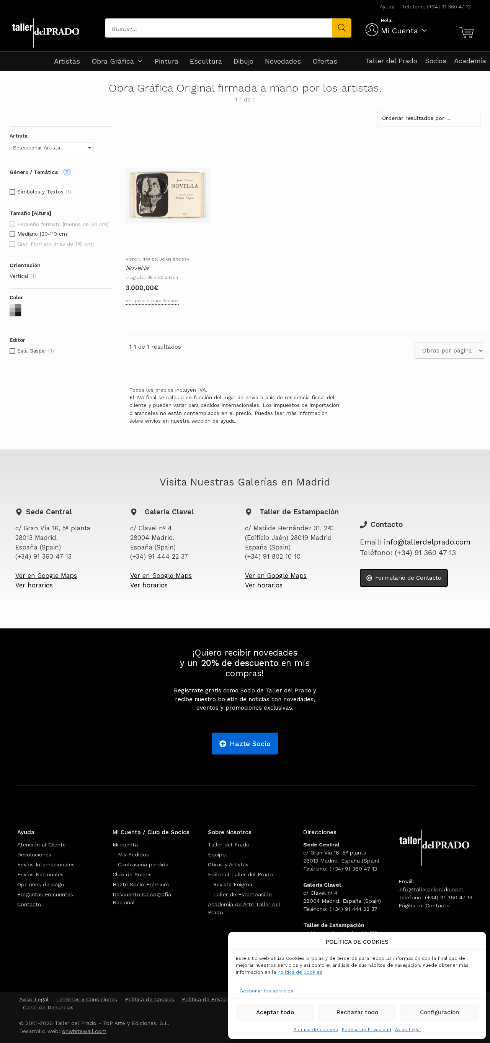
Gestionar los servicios (266, 991)
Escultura (206, 61)
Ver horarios (34, 585)
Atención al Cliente (41, 844)
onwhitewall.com (84, 1031)
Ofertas (324, 61)
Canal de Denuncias (48, 1007)
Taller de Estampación (242, 894)
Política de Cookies (300, 972)
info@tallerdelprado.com (427, 542)
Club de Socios (132, 874)
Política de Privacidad (366, 1029)
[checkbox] (61, 192)
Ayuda (387, 7)
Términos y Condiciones (86, 999)
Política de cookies (316, 1029)
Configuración (439, 1012)
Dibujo (243, 61)
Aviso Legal (408, 1029)
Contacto (29, 904)
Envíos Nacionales (40, 874)
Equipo (217, 854)
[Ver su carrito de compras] (465, 32)
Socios (435, 61)
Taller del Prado (391, 61)
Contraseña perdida (143, 864)
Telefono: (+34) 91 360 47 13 (436, 7)
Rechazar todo (357, 1012)
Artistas (67, 61)
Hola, (386, 20)
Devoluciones (34, 854)
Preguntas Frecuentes (45, 894)
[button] (52, 148)
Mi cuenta (125, 844)
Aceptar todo (275, 1012)
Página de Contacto (424, 905)
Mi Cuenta (399, 30)
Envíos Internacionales (46, 864)
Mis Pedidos (133, 854)
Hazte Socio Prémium (141, 884)
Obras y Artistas (228, 864)
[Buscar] (341, 28)
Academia (470, 61)
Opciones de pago (40, 884)
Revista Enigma (232, 884)
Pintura (166, 61)
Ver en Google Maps (46, 575)
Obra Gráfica (112, 61)
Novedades (283, 61)
